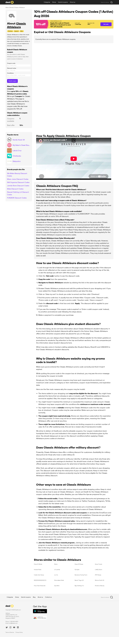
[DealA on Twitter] (7, 627)
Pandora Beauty (99, 585)
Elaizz (56, 564)
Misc (21, 31)
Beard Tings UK (79, 580)
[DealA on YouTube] (14, 627)
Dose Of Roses (79, 564)
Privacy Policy (19, 632)
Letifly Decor (98, 569)
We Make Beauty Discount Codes (17, 174)
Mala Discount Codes (15, 189)
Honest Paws (37, 569)
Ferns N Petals (38, 564)
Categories (47, 2)
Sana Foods (98, 564)
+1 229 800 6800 (13, 621)
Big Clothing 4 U (79, 585)
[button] (66, 24)
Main (7, 7)
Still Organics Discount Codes (18, 182)
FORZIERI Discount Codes (16, 198)
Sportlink (56, 585)
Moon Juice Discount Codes (17, 179)
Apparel (16, 31)
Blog (34, 597)
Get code (105, 24)
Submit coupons (63, 2)
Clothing (10, 31)
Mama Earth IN (99, 580)
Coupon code (11, 63)
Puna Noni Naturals (39, 585)
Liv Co (56, 575)
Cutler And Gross (39, 575)
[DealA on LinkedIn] (18, 627)
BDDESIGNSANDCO (40, 580)
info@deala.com (13, 623)
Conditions (10, 73)
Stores (54, 2)
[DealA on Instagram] (10, 627)
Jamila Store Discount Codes (18, 186)
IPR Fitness (98, 575)
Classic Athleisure (16, 25)
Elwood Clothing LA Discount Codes (18, 193)
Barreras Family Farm (81, 575)
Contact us (48, 597)
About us (72, 2)
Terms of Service (10, 632)
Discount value (11, 68)
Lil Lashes (57, 569)
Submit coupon (12, 81)
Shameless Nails (59, 580)
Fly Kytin (77, 569)
